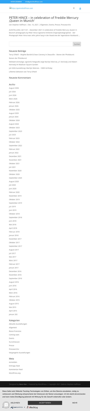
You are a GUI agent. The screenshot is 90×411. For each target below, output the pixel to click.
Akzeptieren (45, 403)
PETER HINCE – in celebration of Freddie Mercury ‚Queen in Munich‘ (43, 19)
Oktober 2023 (14, 127)
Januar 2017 (13, 268)
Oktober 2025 (14, 109)
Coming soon (14, 335)
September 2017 (15, 246)
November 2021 (15, 160)
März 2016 (13, 293)
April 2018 (13, 228)
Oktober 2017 (14, 242)
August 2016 (14, 282)
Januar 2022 (13, 153)
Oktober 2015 (14, 300)
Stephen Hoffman (19, 25)
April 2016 (13, 289)
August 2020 (14, 181)
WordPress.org (15, 373)
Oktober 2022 (14, 142)
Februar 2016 (14, 296)
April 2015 (13, 311)
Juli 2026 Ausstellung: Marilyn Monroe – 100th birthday (30, 68)
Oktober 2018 (14, 214)
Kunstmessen (14, 342)
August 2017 (14, 250)
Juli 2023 (12, 135)
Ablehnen (15, 403)
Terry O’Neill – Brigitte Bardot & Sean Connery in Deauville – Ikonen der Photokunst (41, 54)
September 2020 (15, 178)
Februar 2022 (14, 149)
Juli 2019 (12, 206)
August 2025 (14, 113)
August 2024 (14, 124)
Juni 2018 (12, 221)
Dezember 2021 (15, 156)
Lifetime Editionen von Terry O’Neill (23, 72)
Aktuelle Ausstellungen (18, 324)
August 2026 (14, 88)
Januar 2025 (13, 117)
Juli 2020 (12, 185)
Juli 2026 (12, 92)
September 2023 (15, 131)
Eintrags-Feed (14, 366)
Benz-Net (23, 384)
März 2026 (13, 99)
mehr (74, 403)
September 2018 (15, 217)
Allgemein (44, 25)
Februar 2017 (14, 264)
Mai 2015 (12, 307)
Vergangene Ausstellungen (19, 353)
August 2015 (14, 304)
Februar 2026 (14, 102)
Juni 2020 (12, 188)
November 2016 (15, 275)
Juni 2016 (12, 286)
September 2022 (15, 145)
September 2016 (15, 278)
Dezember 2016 (15, 271)
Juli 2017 (12, 253)
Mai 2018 (12, 224)
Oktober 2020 (14, 174)
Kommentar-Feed (16, 369)
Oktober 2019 (14, 199)
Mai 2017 (12, 257)
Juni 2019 (12, 210)
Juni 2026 (12, 95)
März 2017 (13, 260)
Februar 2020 (14, 192)
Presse (57, 25)
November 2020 (15, 171)
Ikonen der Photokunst (18, 58)
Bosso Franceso (15, 331)
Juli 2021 (12, 167)
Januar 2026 (13, 106)
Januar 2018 (13, 235)
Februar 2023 (14, 138)
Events (51, 25)
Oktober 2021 (14, 163)
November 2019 (15, 196)
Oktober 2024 (14, 120)
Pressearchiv (66, 25)
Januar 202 (13, 314)
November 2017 (15, 239)
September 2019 (15, 203)
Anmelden (13, 362)
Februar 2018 (14, 232)
